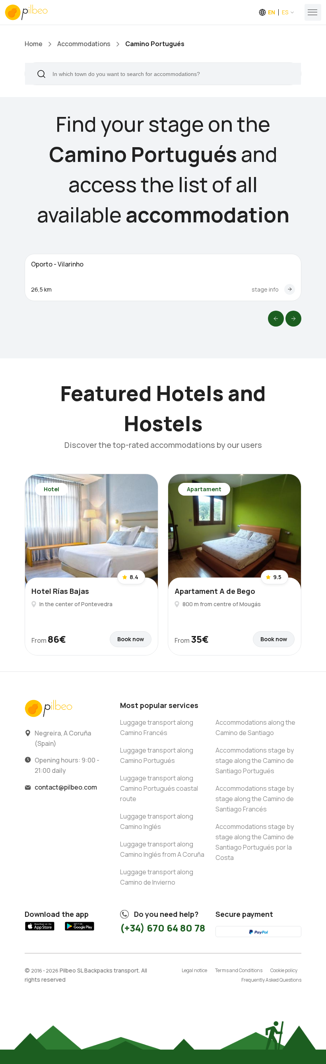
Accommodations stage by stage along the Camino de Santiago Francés (254, 798)
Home (34, 43)
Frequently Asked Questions (271, 979)
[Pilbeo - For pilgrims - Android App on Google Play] (79, 930)
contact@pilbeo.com (66, 787)
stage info (265, 289)
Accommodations (84, 43)
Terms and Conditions (238, 970)
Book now (130, 639)
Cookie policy (283, 970)
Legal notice (194, 970)
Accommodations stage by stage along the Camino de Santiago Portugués (254, 760)
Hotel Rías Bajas (60, 591)
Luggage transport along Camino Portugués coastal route (159, 788)
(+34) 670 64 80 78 (162, 927)
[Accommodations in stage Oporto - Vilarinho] (289, 289)
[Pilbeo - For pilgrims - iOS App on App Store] (40, 930)
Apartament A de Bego (215, 591)
